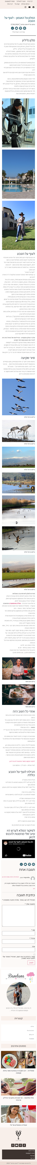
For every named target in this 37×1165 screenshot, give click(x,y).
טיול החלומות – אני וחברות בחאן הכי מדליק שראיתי (18, 1099)
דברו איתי (10, 4)
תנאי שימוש (31, 1151)
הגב (34, 888)
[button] (24, 28)
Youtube (31, 1039)
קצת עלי (17, 4)
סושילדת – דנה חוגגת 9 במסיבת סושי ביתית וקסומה (18, 1071)
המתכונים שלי (30, 1030)
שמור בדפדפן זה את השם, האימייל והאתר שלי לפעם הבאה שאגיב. (19, 957)
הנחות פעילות (25, 4)
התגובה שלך (30, 904)
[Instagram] (25, 7)
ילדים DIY (31, 1034)
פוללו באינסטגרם (15, 603)
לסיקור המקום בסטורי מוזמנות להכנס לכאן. (22, 761)
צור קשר (32, 1158)
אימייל (32, 938)
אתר (33, 946)
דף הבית (29, 1)
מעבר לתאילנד (20, 1)
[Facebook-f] (24, 1145)
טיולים (32, 1026)
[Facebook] (33, 7)
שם (33, 930)
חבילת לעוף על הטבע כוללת (22, 773)
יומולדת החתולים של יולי (18, 1125)
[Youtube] (29, 7)
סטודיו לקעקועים (10, 1)
